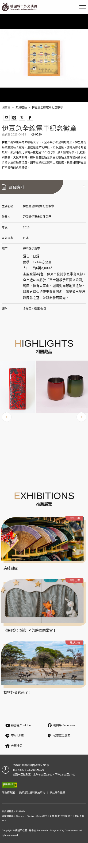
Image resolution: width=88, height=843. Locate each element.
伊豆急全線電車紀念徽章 (47, 107)
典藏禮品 (21, 107)
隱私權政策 (8, 792)
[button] (44, 187)
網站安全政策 (57, 792)
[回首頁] (19, 7)
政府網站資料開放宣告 (32, 792)
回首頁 (6, 107)
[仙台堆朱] (17, 387)
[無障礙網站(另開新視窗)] (9, 785)
